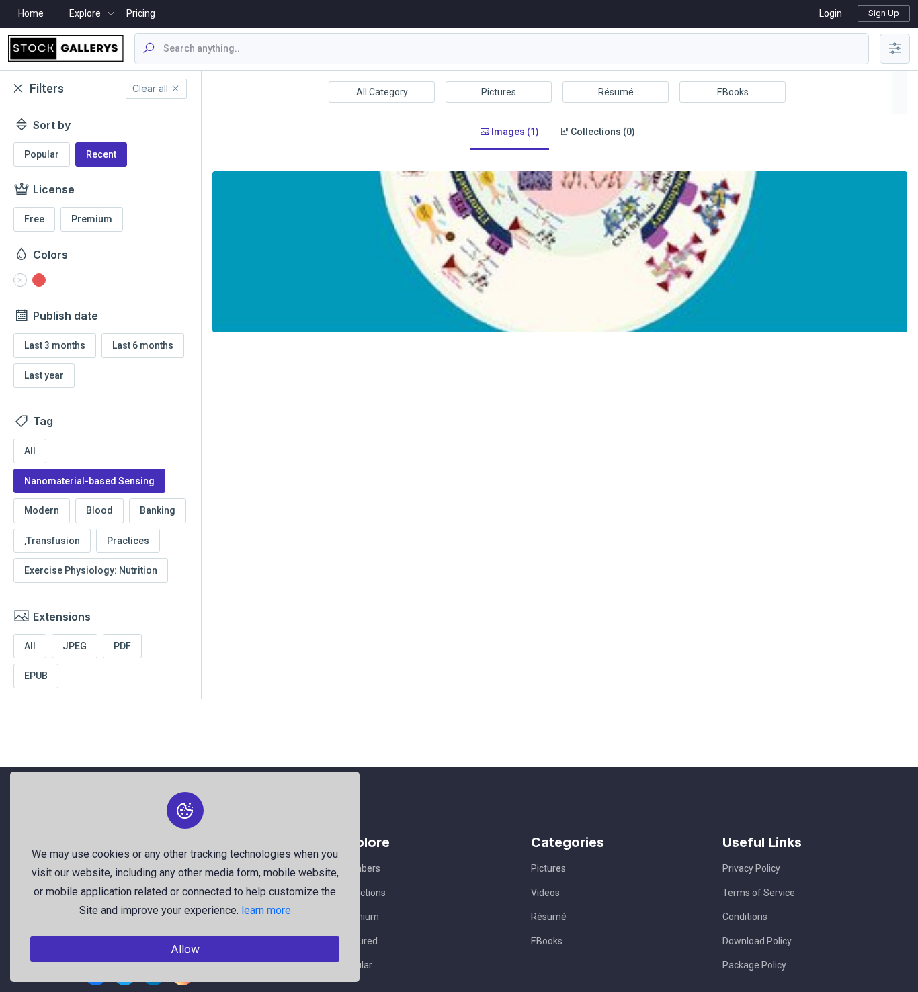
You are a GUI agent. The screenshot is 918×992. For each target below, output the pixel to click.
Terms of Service (758, 892)
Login (830, 13)
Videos (545, 892)
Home (31, 13)
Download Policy (757, 941)
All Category (382, 92)
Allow (185, 949)
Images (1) (514, 131)
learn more (266, 910)
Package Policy (754, 965)
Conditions (744, 916)
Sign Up (883, 13)
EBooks (733, 92)
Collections (362, 892)
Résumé (616, 92)
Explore (85, 13)
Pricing (140, 13)
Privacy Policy (751, 868)
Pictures (498, 92)
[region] (100, 403)
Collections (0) (602, 131)
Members (359, 868)
